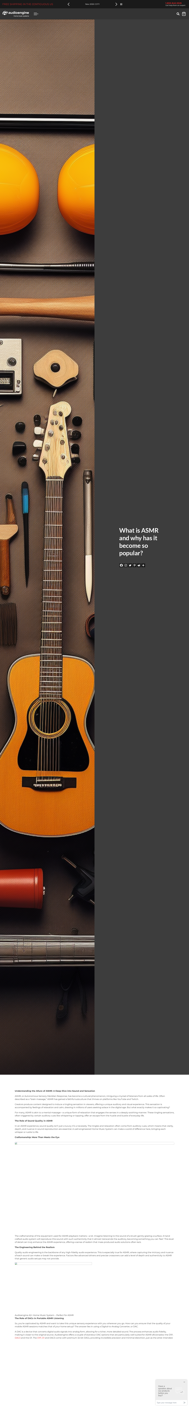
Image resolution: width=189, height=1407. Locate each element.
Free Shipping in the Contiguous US (27, 4)
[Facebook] (121, 565)
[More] (143, 565)
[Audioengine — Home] (16, 14)
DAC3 (17, 1338)
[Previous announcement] (68, 4)
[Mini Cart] (184, 14)
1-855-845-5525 (173, 3)
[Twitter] (130, 565)
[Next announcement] (116, 4)
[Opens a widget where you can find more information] (171, 1392)
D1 (43, 1338)
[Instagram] (126, 565)
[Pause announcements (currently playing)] (121, 4)
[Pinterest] (134, 565)
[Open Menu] (36, 13)
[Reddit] (139, 565)
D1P (39, 1338)
